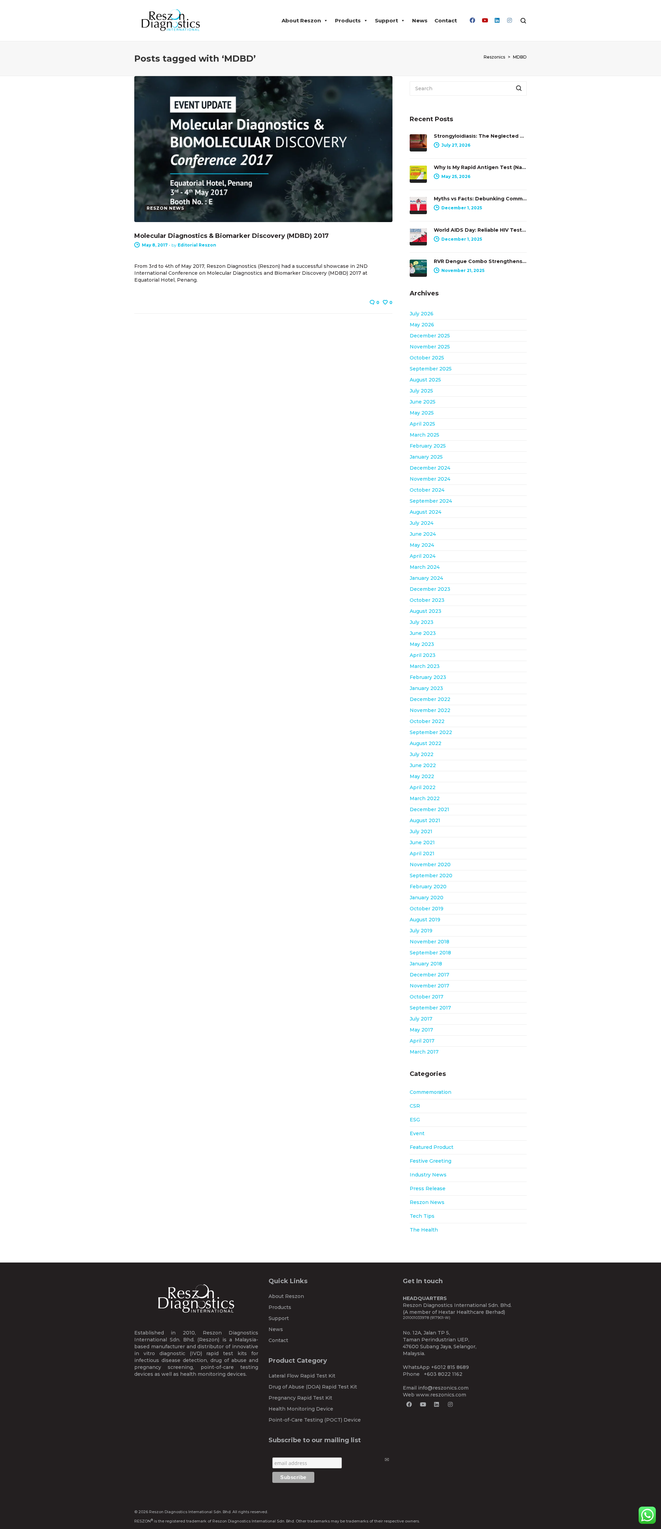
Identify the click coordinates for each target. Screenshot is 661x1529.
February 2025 (428, 446)
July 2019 (421, 931)
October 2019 (426, 908)
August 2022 (425, 743)
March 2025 (424, 435)
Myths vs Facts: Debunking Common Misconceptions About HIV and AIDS (480, 199)
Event (417, 1133)
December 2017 (429, 975)
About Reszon (301, 20)
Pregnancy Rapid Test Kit (300, 1398)
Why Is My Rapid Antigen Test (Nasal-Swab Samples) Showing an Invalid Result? (480, 167)
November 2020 (430, 864)
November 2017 (429, 986)
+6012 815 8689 (450, 1367)
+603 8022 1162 (443, 1374)
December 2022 (430, 699)
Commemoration (430, 1092)
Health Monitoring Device (301, 1409)
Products (348, 20)
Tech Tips (422, 1216)
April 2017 (422, 1041)
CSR (415, 1106)
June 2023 (423, 633)
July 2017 (421, 1019)
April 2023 (423, 655)
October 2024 (427, 490)
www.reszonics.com (441, 1395)
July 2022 (421, 754)
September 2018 (430, 953)
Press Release (427, 1188)
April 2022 (423, 787)
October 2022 (427, 721)
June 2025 (423, 402)
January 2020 (426, 897)
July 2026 (421, 314)
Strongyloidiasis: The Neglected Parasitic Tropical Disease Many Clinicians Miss (480, 136)
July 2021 (421, 831)
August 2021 (425, 820)
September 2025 (431, 369)
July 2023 (421, 622)
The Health (424, 1230)
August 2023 (425, 611)
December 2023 (430, 589)
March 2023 (425, 666)
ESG (415, 1120)
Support (386, 20)
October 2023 (427, 600)
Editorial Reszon (197, 245)
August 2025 (425, 380)
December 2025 (430, 336)
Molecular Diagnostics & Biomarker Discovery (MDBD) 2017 (231, 236)
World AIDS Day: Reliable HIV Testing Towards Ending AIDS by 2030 (480, 230)
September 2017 (430, 1008)
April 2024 (423, 556)
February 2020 (428, 886)
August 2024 (425, 512)
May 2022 (422, 776)
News (420, 20)
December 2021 (429, 809)
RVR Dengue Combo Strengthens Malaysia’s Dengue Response (480, 261)
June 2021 (422, 842)
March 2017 (424, 1052)
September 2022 (431, 732)
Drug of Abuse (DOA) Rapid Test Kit (313, 1387)
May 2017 (421, 1030)
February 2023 (428, 677)
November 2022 (430, 710)
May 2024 (422, 545)
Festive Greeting (430, 1161)
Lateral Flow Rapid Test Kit (302, 1376)
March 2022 (425, 798)
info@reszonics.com (443, 1388)
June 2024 (423, 534)
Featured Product (431, 1147)
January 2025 (426, 457)
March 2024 (425, 567)
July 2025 (421, 391)
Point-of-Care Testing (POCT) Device (315, 1420)
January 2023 (426, 688)
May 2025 (422, 413)
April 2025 (422, 424)
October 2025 (427, 358)
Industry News (428, 1175)
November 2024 (430, 479)
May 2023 (422, 644)
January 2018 (426, 964)
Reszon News (427, 1202)
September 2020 (431, 875)
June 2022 (423, 765)
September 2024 (431, 501)
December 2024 (430, 468)
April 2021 (422, 853)
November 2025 (430, 347)
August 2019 (425, 920)
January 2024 (426, 578)
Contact (445, 20)
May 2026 (422, 325)
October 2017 (426, 997)
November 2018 (429, 942)
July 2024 (421, 523)
